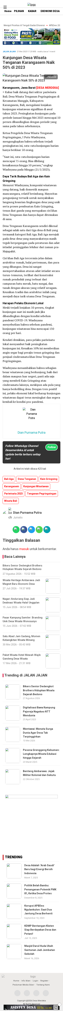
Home (16, 980)
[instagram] (36, 993)
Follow (51, 447)
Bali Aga (9, 479)
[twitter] (27, 993)
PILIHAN (19, 11)
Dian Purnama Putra (27, 512)
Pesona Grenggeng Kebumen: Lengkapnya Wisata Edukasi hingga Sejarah (41, 754)
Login (35, 980)
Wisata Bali (10, 501)
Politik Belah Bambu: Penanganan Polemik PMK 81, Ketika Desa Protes (40, 889)
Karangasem (11, 486)
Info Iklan (26, 980)
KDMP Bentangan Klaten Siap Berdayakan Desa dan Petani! (40, 930)
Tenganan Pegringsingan (41, 494)
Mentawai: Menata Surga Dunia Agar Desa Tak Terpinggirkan (38, 733)
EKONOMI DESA (50, 11)
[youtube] (46, 993)
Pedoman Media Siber (23, 984)
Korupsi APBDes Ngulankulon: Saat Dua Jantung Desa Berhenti (38, 910)
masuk (24, 549)
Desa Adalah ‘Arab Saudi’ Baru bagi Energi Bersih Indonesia (39, 869)
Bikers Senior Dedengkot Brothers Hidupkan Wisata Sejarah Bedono (38, 690)
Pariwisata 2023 (13, 494)
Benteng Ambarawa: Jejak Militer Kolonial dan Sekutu (39, 773)
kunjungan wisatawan (36, 486)
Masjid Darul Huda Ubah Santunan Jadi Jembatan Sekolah (39, 950)
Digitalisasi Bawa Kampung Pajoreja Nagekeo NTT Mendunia (39, 711)
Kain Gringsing (48, 479)
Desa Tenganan (27, 479)
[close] (59, 1004)
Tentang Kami (43, 984)
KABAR (32, 11)
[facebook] (17, 993)
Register (44, 980)
